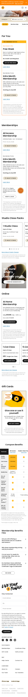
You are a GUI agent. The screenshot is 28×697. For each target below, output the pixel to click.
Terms (6, 627)
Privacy (11, 627)
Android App (15, 681)
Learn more (13, 452)
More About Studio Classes (10, 252)
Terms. (17, 257)
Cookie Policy (20, 688)
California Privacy (6, 690)
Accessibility (14, 690)
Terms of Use (5, 688)
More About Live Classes (9, 370)
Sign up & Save (19, 3)
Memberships (15, 24)
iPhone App (5, 681)
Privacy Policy (12, 688)
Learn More (6, 67)
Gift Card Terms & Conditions (8, 692)
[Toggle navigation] (25, 7)
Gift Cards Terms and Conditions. (14, 432)
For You (5, 24)
